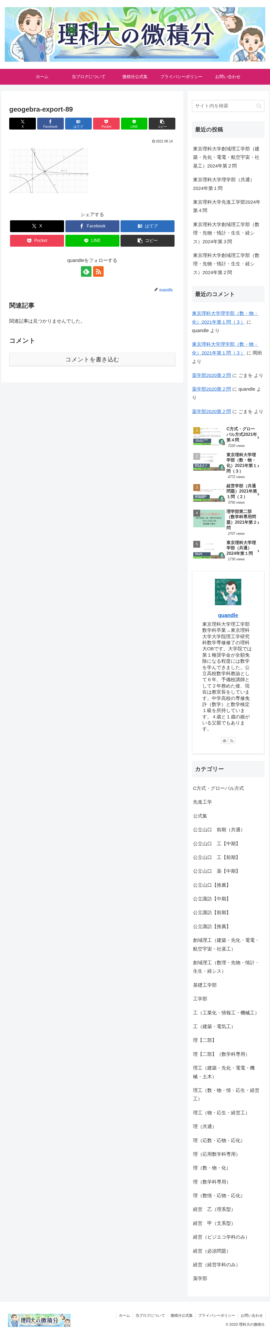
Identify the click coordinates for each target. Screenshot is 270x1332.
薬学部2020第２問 (211, 375)
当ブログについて (150, 1315)
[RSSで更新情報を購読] (98, 271)
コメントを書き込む (92, 359)
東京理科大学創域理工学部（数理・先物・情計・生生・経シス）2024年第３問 (226, 233)
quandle (228, 615)
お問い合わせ (252, 1315)
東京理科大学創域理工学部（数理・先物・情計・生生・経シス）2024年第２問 (226, 264)
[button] (162, 124)
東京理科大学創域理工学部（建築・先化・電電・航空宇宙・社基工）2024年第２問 (226, 157)
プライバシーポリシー (216, 1315)
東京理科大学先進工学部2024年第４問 (227, 206)
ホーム (124, 1315)
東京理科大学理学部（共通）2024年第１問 (224, 184)
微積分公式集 (182, 1315)
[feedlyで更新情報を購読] (86, 271)
